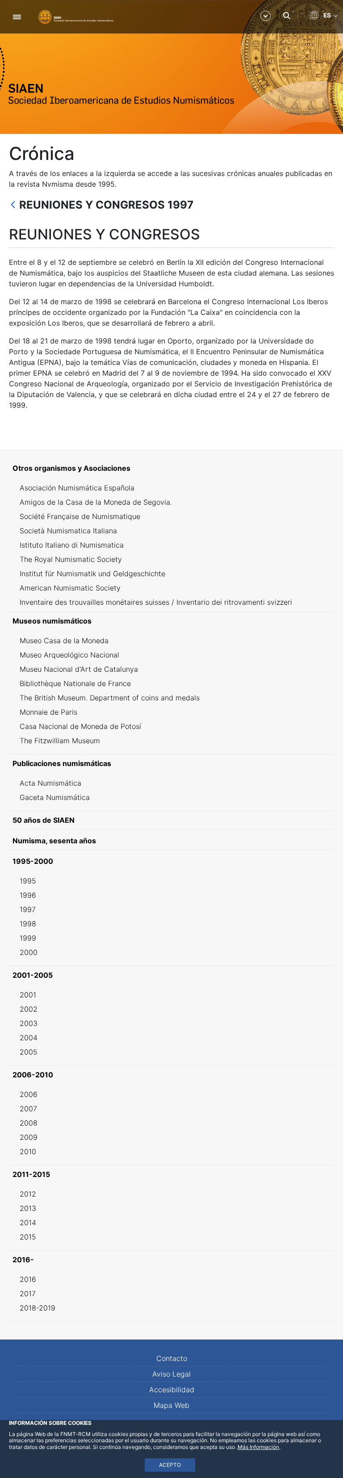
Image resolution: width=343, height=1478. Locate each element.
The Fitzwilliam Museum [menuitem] (60, 740)
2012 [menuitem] (28, 1193)
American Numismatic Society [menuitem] (70, 587)
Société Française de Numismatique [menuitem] (80, 516)
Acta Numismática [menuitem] (50, 783)
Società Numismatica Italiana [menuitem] (68, 530)
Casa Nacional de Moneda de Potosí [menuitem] (80, 726)
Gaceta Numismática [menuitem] (55, 797)
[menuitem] (171, 468)
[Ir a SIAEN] (75, 16)
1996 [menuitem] (28, 895)
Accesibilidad (171, 1389)
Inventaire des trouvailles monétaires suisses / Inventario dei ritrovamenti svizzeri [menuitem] (156, 602)
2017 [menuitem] (28, 1293)
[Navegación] (16, 16)
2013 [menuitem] (28, 1208)
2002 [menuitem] (29, 1009)
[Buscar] (286, 15)
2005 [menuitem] (29, 1051)
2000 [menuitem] (29, 952)
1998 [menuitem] (28, 923)
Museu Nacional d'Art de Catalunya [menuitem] (79, 669)
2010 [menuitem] (28, 1151)
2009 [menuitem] (29, 1137)
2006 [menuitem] (29, 1094)
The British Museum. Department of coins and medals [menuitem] (110, 697)
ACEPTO (170, 1464)
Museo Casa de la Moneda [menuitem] (64, 640)
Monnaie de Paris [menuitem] (48, 712)
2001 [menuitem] (28, 994)
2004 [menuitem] (29, 1037)
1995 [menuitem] (28, 880)
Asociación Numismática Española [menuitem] (77, 487)
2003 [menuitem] (29, 1023)
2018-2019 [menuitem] (37, 1307)
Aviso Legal (171, 1373)
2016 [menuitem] (28, 1279)
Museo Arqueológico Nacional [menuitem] (69, 654)
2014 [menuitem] (28, 1222)
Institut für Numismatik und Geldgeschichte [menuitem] (92, 573)
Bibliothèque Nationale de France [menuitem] (75, 683)
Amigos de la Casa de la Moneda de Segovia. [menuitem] (96, 502)
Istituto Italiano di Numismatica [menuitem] (72, 544)
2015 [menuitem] (28, 1236)
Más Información (258, 1447)
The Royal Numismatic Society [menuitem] (71, 559)
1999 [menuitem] (28, 938)
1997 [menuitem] (28, 909)
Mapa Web (171, 1405)
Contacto (171, 1358)
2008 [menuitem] (29, 1122)
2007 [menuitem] (28, 1108)
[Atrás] (13, 205)
